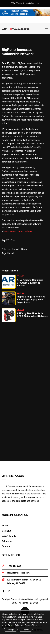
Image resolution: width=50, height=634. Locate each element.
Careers (6, 546)
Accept (11, 629)
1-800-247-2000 (14, 566)
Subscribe (7, 541)
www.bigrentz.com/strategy (18, 231)
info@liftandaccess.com (18, 573)
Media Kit (6, 531)
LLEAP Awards (9, 536)
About (5, 525)
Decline (25, 629)
